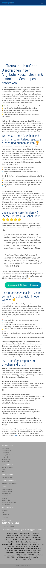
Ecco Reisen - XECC (13, 542)
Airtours (9, 533)
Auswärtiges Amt (7, 489)
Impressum (5, 510)
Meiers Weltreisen (19, 548)
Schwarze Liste (6, 500)
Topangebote (5, 448)
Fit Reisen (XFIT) (26, 544)
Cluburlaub (5, 457)
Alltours (35, 533)
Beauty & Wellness (7, 455)
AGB (3, 512)
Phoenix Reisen (20, 553)
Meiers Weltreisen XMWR (33, 548)
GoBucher (36, 544)
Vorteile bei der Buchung (9, 502)
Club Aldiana (36, 537)
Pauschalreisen (6, 450)
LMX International (33, 546)
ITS (42, 544)
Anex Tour (23, 535)
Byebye (28, 537)
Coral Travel (7, 540)
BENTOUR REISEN (33, 535)
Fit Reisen (17, 544)
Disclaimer (5, 517)
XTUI (24, 559)
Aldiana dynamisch (25, 533)
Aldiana (16, 533)
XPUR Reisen (17, 559)
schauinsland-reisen (33, 553)
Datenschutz (5, 515)
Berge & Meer (9, 537)
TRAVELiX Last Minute (35, 555)
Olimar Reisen (10, 553)
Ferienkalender (6, 494)
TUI (8, 557)
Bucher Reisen (20, 537)
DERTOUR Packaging (26, 540)
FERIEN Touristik (7, 544)
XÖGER (30, 559)
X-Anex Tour (35, 557)
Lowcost (4, 471)
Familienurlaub (6, 459)
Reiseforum (5, 496)
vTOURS (13, 557)
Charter (4, 469)
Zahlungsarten (6, 504)
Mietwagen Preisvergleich (9, 483)
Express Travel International (29, 542)
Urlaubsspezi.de (8, 3)
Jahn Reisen (10, 546)
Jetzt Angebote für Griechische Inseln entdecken (23, 285)
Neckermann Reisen (11, 550)
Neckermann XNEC (25, 550)
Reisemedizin (6, 498)
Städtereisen (5, 461)
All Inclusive (5, 453)
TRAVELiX (24, 555)
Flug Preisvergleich (7, 467)
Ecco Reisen (37, 540)
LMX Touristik (8, 548)
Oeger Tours (36, 550)
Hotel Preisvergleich (7, 477)
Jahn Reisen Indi (21, 546)
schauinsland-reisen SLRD (11, 555)
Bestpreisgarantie (7, 491)
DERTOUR (15, 540)
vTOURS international (23, 557)
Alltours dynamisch (12, 535)
